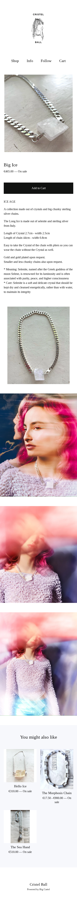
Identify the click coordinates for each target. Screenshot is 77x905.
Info (30, 61)
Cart (62, 60)
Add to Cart (39, 188)
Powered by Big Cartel (38, 889)
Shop (15, 61)
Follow (46, 61)
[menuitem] (15, 60)
